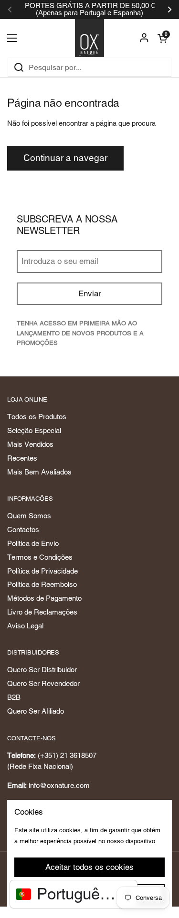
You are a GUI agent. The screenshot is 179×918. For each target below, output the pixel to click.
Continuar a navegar (65, 157)
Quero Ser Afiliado (35, 711)
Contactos (23, 529)
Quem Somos (29, 516)
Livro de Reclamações (42, 612)
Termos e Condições (40, 557)
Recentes (22, 458)
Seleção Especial (34, 430)
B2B (14, 697)
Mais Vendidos (30, 444)
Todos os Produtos (36, 417)
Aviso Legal (25, 626)
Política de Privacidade (42, 571)
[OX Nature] (89, 38)
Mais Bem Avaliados (39, 472)
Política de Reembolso (42, 584)
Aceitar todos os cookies (89, 867)
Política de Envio (33, 543)
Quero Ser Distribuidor (42, 670)
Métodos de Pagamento (44, 598)
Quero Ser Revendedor (43, 683)
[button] (162, 38)
